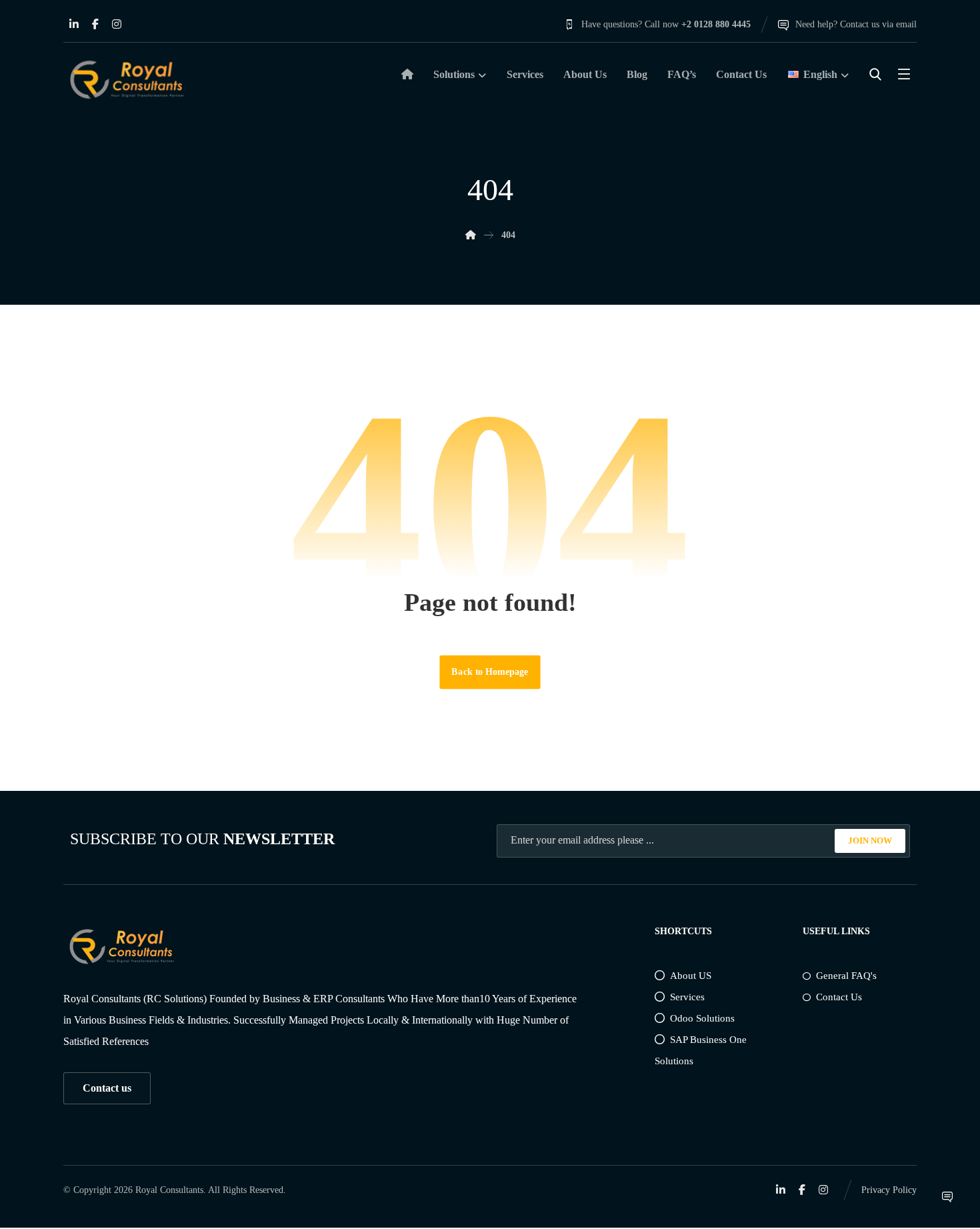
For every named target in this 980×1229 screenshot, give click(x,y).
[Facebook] (95, 24)
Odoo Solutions (702, 1018)
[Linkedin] (74, 24)
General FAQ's (846, 975)
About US (690, 975)
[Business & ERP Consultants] (126, 79)
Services (687, 997)
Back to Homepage (489, 672)
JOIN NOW (870, 841)
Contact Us (839, 997)
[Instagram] (116, 24)
